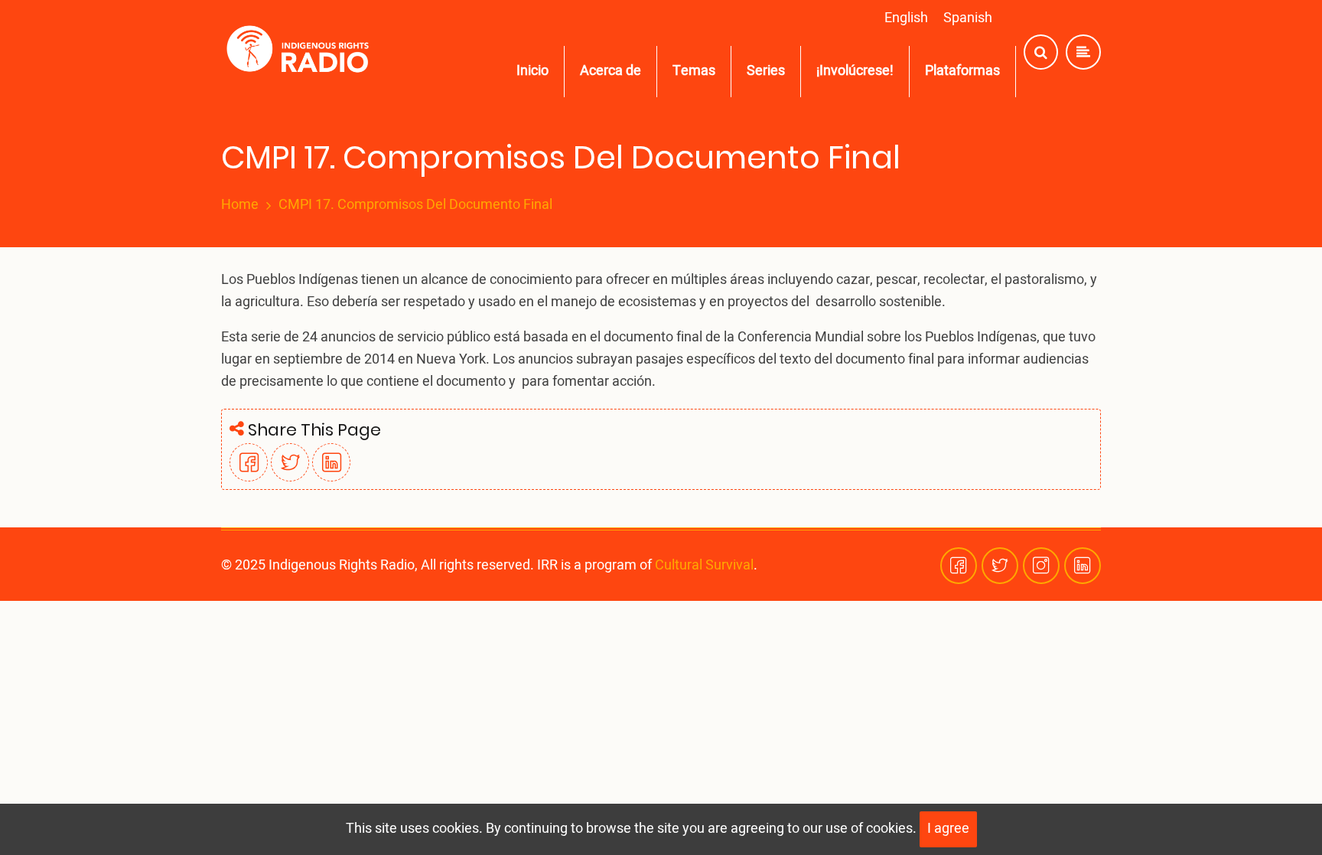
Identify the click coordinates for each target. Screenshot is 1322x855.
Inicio (532, 70)
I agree (948, 828)
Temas (693, 70)
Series (766, 70)
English (906, 18)
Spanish (967, 18)
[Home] (301, 52)
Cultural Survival (704, 565)
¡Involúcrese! (855, 70)
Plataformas (962, 70)
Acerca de (610, 70)
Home (240, 205)
